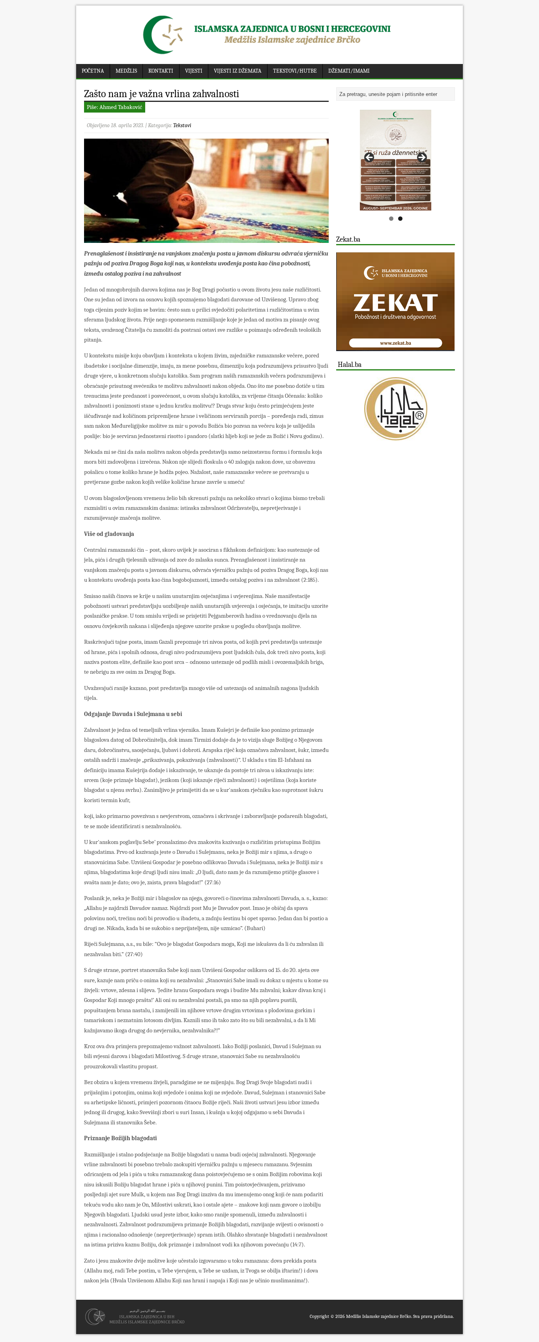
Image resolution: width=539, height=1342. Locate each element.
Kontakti (160, 71)
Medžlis (126, 71)
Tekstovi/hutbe (295, 71)
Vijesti (193, 71)
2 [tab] (400, 218)
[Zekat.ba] (395, 347)
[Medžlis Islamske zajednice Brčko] (270, 54)
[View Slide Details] (395, 160)
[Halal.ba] (395, 408)
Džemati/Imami (349, 71)
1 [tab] (391, 218)
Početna (93, 71)
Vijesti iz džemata (237, 71)
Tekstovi (182, 125)
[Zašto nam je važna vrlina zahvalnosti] (206, 237)
